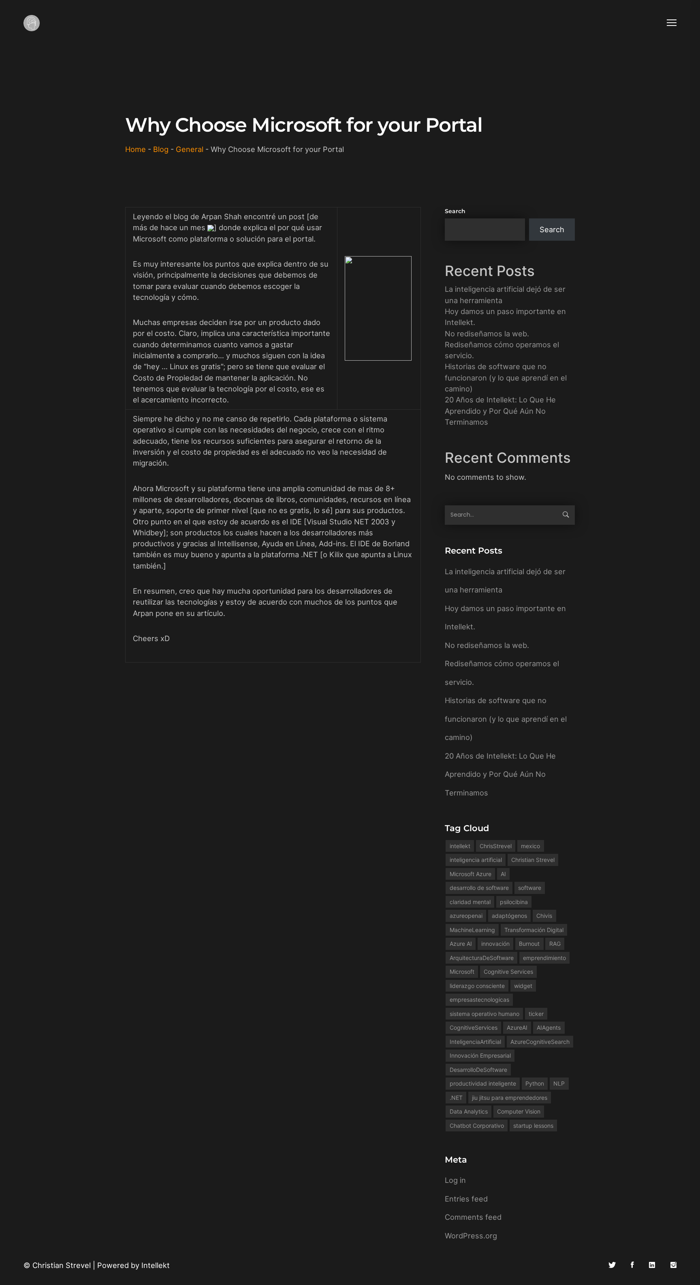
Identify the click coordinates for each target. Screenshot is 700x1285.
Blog (161, 149)
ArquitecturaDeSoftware (482, 957)
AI (503, 873)
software (529, 887)
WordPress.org (471, 1235)
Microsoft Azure (470, 873)
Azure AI (461, 943)
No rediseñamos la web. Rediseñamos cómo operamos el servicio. (502, 344)
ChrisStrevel (496, 845)
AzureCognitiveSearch (540, 1041)
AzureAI (517, 1027)
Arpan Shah (222, 216)
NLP (559, 1083)
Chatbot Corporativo (477, 1125)
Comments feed (473, 1216)
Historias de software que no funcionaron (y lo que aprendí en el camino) (506, 377)
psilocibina (514, 901)
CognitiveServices (473, 1027)
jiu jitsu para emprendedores (509, 1097)
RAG (555, 943)
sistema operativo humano (484, 1013)
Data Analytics (469, 1111)
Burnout (529, 943)
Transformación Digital (533, 929)
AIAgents (549, 1027)
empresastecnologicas (479, 999)
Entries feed (466, 1198)
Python (534, 1083)
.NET (456, 1097)
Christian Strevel (533, 859)
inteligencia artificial (476, 859)
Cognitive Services (508, 971)
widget (523, 985)
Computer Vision (518, 1111)
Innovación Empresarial (480, 1055)
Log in (455, 1180)
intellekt (460, 845)
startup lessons (533, 1125)
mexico (530, 845)
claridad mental (470, 901)
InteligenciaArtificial (475, 1041)
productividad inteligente (483, 1083)
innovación (495, 943)
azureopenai (466, 915)
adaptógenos (509, 915)
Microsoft (462, 971)
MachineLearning (472, 929)
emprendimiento (544, 957)
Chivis (544, 915)
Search (455, 211)
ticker (536, 1013)
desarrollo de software (479, 887)
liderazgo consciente (477, 985)
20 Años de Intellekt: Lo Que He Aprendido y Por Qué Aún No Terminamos (500, 410)
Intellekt (155, 1265)
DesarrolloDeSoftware (478, 1069)
